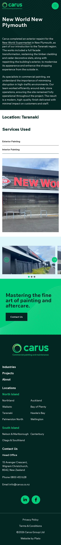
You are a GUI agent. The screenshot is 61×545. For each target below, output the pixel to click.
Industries (9, 367)
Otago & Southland (13, 440)
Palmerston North (12, 419)
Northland (8, 400)
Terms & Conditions (30, 526)
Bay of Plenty (38, 406)
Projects (8, 373)
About (6, 379)
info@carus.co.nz (19, 484)
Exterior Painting (11, 141)
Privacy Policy (31, 519)
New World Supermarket (16, 42)
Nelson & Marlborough (15, 434)
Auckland (36, 400)
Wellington (36, 419)
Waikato (7, 406)
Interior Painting (11, 149)
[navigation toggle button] (55, 5)
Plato (37, 538)
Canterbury (37, 434)
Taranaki (7, 413)
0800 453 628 (18, 477)
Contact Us (16, 316)
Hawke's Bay (37, 413)
